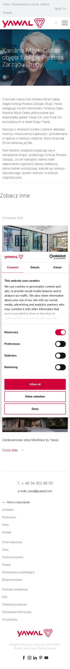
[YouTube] (46, 658)
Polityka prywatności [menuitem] (14, 604)
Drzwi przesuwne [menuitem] (12, 557)
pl (64, 8)
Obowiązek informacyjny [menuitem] (17, 612)
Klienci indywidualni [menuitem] (18, 502)
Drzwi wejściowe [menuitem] (12, 542)
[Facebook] (24, 658)
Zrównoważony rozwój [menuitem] (25, 4)
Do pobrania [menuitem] (9, 619)
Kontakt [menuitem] (7, 12)
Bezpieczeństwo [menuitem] (12, 579)
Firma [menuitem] (6, 4)
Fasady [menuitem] (6, 564)
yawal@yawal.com (39, 491)
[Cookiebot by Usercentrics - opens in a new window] (50, 256)
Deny (35, 408)
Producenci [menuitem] (9, 517)
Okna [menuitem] (5, 549)
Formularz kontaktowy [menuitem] (15, 589)
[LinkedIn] (35, 658)
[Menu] (65, 23)
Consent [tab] (12, 267)
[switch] (60, 344)
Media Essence (47, 648)
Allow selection (35, 396)
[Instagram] (29, 658)
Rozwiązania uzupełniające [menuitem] (18, 572)
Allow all (35, 384)
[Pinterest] (41, 658)
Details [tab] (35, 267)
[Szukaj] (56, 23)
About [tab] (57, 267)
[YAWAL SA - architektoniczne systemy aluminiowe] (23, 23)
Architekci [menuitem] (8, 509)
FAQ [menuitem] (4, 597)
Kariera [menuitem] (45, 4)
